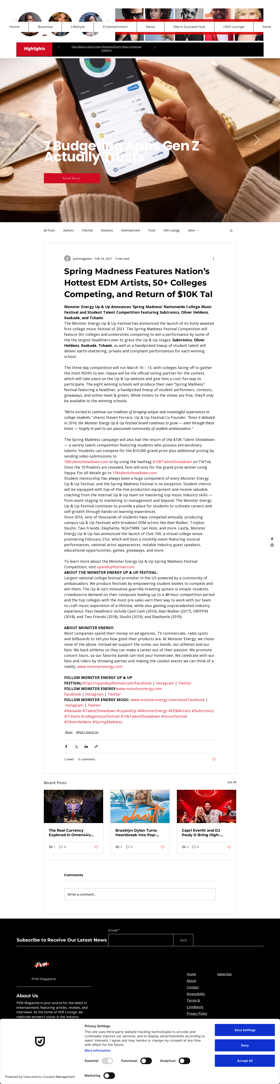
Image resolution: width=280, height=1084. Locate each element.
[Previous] (58, 48)
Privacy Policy (197, 1013)
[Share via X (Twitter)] (76, 746)
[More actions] (213, 258)
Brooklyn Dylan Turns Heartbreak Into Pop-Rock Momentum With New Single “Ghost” (137, 832)
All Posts (49, 230)
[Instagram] (272, 545)
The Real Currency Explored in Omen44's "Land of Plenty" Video (70, 832)
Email (112, 930)
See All (232, 782)
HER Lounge (171, 230)
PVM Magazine (44, 979)
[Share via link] (96, 746)
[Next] (154, 48)
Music (69, 732)
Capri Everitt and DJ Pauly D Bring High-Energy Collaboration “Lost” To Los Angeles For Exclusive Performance (203, 832)
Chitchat (87, 230)
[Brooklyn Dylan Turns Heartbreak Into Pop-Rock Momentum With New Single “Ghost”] (140, 806)
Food (151, 230)
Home (191, 974)
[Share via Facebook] (66, 746)
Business (107, 230)
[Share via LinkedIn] (86, 746)
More (191, 230)
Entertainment (130, 230)
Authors (68, 230)
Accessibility (196, 994)
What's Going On (87, 732)
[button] (231, 230)
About (191, 980)
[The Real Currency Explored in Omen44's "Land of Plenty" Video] (73, 806)
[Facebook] (272, 539)
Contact (193, 987)
